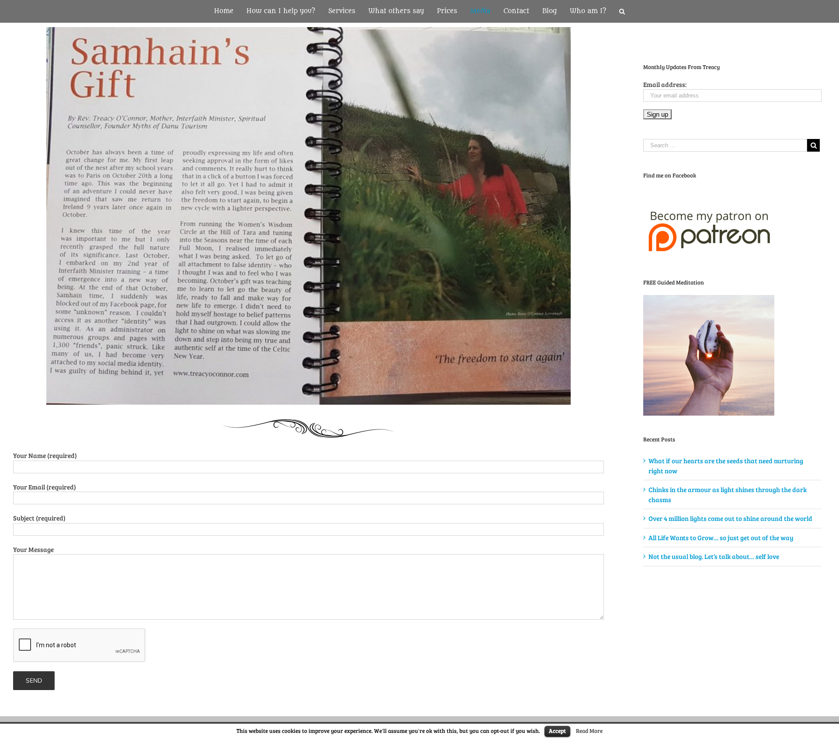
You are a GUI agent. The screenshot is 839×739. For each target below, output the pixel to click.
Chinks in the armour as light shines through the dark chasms (727, 494)
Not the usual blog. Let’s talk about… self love (713, 556)
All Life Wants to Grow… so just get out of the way (721, 537)
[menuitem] (230, 11)
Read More (589, 731)
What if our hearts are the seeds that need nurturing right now (725, 465)
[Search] (622, 11)
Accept (557, 731)
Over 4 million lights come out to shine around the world (730, 518)
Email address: (664, 84)
